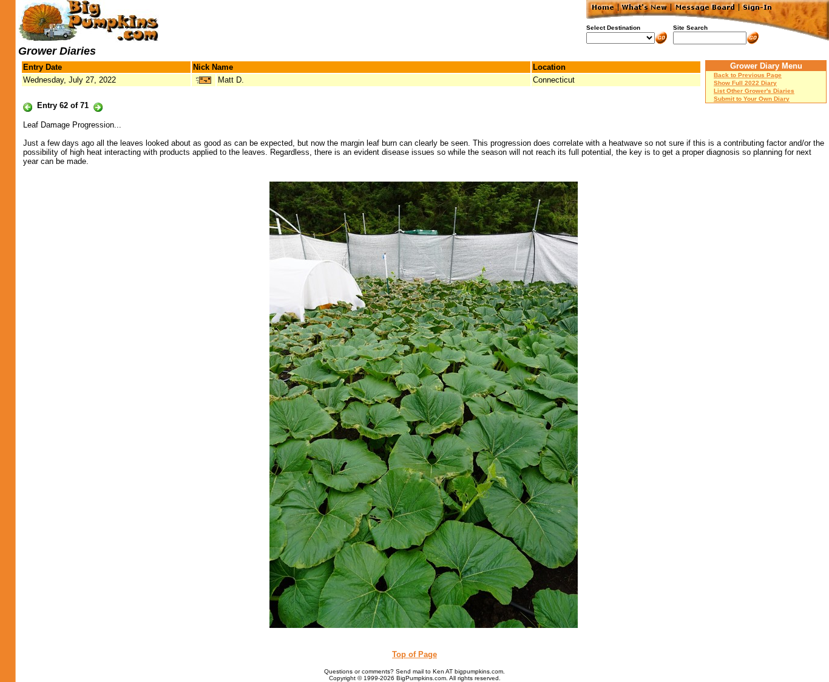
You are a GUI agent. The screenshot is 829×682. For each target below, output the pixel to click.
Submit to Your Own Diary (752, 98)
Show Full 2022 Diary (745, 83)
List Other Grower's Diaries (754, 90)
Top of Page (414, 654)
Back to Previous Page (748, 75)
